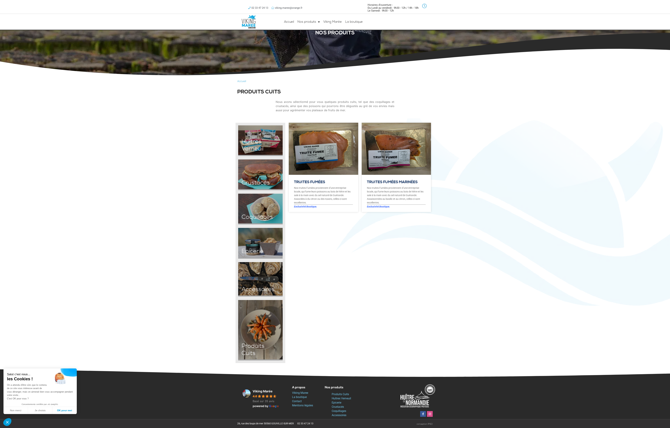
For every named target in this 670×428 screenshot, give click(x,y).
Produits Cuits (340, 394)
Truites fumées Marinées (392, 182)
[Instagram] (430, 414)
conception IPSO (425, 424)
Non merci (15, 410)
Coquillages (339, 411)
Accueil (289, 22)
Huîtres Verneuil (341, 398)
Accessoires (339, 415)
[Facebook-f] (423, 414)
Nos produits (306, 22)
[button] (7, 422)
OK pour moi (64, 410)
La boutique (354, 22)
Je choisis (40, 410)
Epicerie (336, 402)
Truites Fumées (309, 182)
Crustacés (338, 406)
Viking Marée (332, 22)
